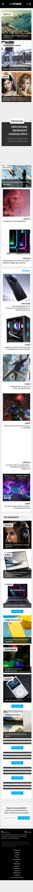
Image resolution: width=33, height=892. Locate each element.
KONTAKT (17, 875)
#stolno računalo (13, 715)
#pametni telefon (13, 620)
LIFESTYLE (17, 871)
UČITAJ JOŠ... (17, 611)
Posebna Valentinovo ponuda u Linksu (17, 546)
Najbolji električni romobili (15, 69)
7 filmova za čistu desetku (14, 221)
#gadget (8, 679)
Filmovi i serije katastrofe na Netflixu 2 (16, 37)
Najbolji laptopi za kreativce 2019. (13, 670)
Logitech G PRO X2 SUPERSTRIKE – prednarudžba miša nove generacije (18, 467)
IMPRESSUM (17, 873)
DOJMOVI (17, 866)
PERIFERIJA (16, 868)
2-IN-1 (17, 861)
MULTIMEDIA (17, 859)
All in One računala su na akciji (16, 735)
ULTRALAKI (16, 850)
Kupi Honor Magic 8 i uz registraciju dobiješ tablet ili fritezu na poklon (18, 308)
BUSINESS (17, 852)
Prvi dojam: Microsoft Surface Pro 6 (18, 130)
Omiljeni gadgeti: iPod (14, 700)
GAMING (16, 855)
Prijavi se (25, 818)
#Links (8, 555)
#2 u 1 (5, 76)
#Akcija (8, 525)
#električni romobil (12, 45)
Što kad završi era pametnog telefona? (17, 640)
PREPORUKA (17, 864)
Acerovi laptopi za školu (15, 606)
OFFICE (17, 857)
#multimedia (10, 649)
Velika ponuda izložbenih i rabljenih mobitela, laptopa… (16, 574)
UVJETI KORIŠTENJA (17, 877)
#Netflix (7, 14)
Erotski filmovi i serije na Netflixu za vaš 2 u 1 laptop (14, 99)
